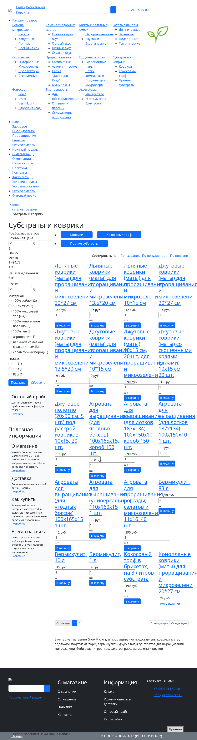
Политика (65, 707)
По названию (130, 256)
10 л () (18, 369)
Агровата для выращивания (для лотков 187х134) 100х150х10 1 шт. (177, 422)
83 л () (18, 374)
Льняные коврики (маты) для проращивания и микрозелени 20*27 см (74, 284)
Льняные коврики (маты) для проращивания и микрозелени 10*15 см (143, 284)
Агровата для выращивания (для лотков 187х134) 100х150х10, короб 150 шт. (142, 425)
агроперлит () (24, 337)
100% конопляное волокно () (26, 323)
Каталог (110, 691)
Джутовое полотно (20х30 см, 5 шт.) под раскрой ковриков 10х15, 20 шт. (69, 425)
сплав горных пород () (30, 352)
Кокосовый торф (119, 235)
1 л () (17, 363)
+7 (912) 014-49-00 (135, 10)
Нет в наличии (170, 603)
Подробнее (18, 470)
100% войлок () (25, 300)
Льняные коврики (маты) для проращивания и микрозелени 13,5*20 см (108, 284)
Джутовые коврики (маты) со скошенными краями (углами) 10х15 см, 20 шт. (175, 353)
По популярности (155, 256)
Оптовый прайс (116, 711)
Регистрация (35, 7)
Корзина (22, 12)
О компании (67, 691)
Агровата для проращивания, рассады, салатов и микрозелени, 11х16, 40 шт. (144, 503)
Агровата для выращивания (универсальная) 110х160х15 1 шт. (110, 497)
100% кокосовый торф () (25, 313)
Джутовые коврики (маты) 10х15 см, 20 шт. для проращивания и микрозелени (143, 353)
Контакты (65, 715)
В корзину (63, 325)
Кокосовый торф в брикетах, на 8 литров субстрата (139, 566)
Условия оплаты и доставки (117, 701)
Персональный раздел (25, 697)
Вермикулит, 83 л (174, 484)
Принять (175, 729)
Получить (17, 413)
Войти (20, 7)
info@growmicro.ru (168, 695)
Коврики (76, 235)
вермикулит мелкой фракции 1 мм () (28, 344)
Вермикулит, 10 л (71, 557)
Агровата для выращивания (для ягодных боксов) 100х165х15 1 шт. (73, 503)
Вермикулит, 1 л (105, 557)
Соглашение (67, 699)
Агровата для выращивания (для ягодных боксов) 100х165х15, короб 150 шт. (107, 428)
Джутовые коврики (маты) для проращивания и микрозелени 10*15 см (108, 350)
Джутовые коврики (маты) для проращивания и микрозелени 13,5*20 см (74, 350)
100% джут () (23, 306)
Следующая (179, 623)
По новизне (179, 256)
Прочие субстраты (84, 243)
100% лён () (22, 331)
